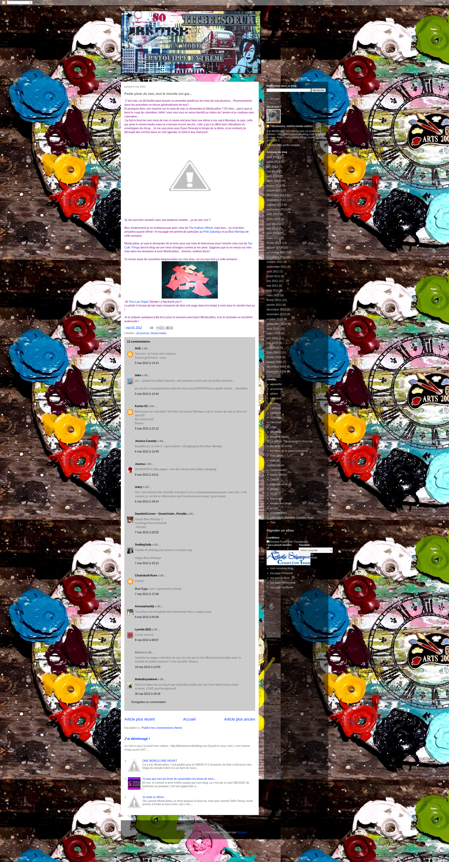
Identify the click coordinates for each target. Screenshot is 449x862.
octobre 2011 (275, 261)
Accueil (189, 719)
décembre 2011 (276, 252)
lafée (138, 375)
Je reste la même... (154, 797)
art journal (142, 333)
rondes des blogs (280, 503)
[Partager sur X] (164, 328)
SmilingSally (143, 544)
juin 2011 (272, 280)
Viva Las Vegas (138, 301)
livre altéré (276, 455)
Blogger (242, 832)
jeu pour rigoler (279, 436)
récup (273, 493)
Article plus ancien (239, 719)
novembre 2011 (276, 257)
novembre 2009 (276, 371)
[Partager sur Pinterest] (171, 328)
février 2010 (274, 357)
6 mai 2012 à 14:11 (147, 474)
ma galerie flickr (280, 577)
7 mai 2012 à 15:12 (147, 563)
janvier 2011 (274, 304)
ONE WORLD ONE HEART (159, 760)
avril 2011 (273, 290)
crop (273, 427)
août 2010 (273, 328)
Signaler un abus (280, 530)
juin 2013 (272, 166)
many (138, 486)
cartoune (275, 412)
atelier (274, 393)
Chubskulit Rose (146, 575)
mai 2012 (272, 228)
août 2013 (273, 157)
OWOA (274, 479)
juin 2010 (272, 338)
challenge (276, 417)
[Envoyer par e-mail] (158, 328)
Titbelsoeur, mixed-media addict (291, 126)
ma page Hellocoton (282, 582)
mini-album (277, 465)
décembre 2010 (276, 309)
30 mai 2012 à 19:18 (147, 693)
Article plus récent (139, 719)
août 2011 (273, 271)
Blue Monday (236, 231)
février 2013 (274, 185)
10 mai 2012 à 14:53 (147, 666)
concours (276, 422)
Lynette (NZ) (143, 629)
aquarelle (276, 384)
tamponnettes (278, 512)
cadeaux (275, 408)
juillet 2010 (273, 333)
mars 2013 (273, 180)
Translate (311, 557)
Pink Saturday (212, 231)
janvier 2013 (274, 190)
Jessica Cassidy (146, 441)
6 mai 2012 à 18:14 (147, 501)
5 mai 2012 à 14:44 (147, 393)
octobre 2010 (275, 319)
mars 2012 (273, 237)
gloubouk (276, 431)
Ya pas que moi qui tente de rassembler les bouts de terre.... (179, 778)
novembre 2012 (276, 199)
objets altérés (278, 474)
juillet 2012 (273, 219)
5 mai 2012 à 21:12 (147, 428)
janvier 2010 (274, 361)
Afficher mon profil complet (283, 145)
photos (274, 489)
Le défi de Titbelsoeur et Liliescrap (291, 441)
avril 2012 (273, 233)
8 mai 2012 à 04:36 (147, 617)
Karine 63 (141, 406)
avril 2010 (273, 347)
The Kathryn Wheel (201, 227)
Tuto (273, 522)
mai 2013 (272, 171)
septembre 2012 (277, 209)
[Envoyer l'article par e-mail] (151, 327)
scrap (273, 508)
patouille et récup (280, 484)
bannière (275, 398)
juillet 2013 (273, 161)
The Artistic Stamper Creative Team (292, 517)
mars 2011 (273, 295)
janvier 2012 (274, 247)
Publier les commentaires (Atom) (162, 727)
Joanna (140, 463)
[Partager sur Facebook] (168, 328)
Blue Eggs (141, 588)
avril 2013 (273, 176)
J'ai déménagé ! (137, 739)
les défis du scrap (281, 446)
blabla (274, 403)
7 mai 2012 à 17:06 (147, 594)
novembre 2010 (276, 314)
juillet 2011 (273, 276)
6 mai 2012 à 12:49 (147, 451)
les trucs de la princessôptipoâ (289, 450)
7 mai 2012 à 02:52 (147, 532)
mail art (274, 460)
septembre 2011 (277, 266)
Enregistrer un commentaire (148, 702)
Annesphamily (144, 606)
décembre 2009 (276, 366)
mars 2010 (273, 352)
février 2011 (274, 300)
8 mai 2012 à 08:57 (147, 639)
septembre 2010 (277, 323)
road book (276, 498)
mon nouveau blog (281, 568)
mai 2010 (272, 343)
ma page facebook (281, 587)
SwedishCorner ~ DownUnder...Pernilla (160, 513)
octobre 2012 (275, 204)
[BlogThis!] (161, 328)
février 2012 (274, 242)
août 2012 (273, 214)
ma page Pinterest (281, 573)
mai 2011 (272, 285)
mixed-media (158, 333)
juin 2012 (272, 223)
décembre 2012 (276, 195)
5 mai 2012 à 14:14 (147, 362)
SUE (138, 348)
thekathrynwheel (146, 679)
